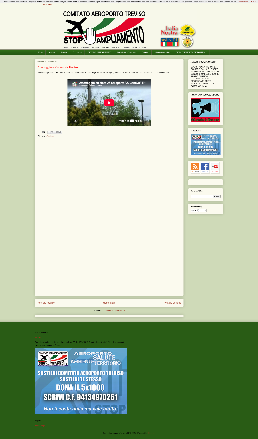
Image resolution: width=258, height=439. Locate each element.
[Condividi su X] (54, 132)
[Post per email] (43, 132)
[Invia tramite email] (48, 132)
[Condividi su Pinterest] (60, 132)
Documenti (77, 52)
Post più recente (46, 302)
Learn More (243, 2)
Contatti (145, 52)
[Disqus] (109, 179)
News (40, 52)
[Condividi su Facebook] (57, 132)
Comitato (50, 136)
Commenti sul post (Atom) (114, 310)
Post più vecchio (172, 302)
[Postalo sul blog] (51, 132)
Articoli (52, 52)
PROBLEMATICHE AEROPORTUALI (191, 52)
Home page (47, 4)
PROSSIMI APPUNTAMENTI (99, 52)
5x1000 (38, 337)
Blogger (151, 433)
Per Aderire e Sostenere (126, 52)
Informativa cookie (162, 52)
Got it (253, 2)
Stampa (64, 52)
